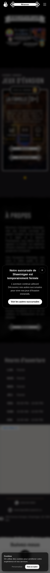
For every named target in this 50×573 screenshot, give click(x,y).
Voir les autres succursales (25, 302)
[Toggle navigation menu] (45, 4)
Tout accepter (32, 567)
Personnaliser (17, 567)
